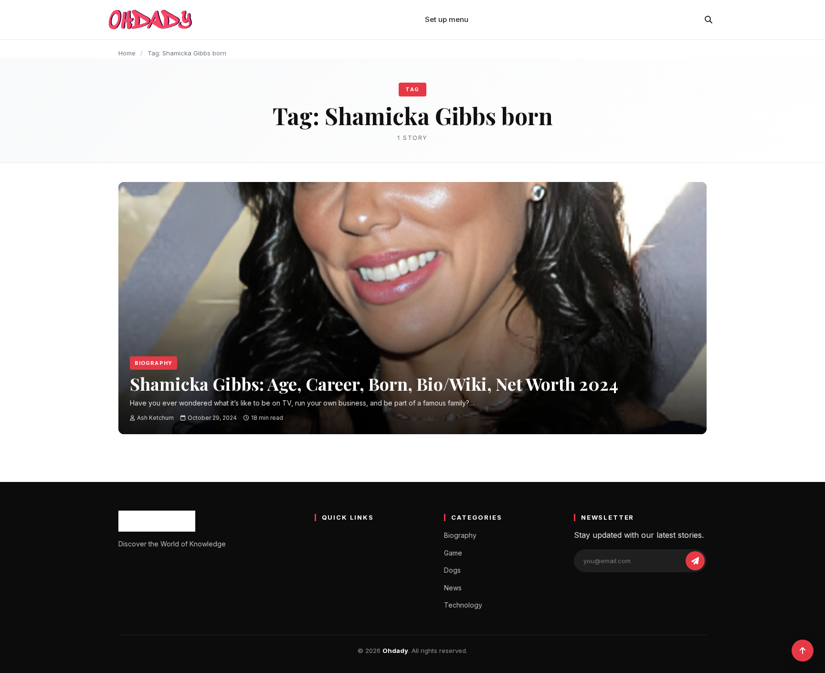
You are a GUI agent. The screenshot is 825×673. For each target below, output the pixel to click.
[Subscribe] (695, 560)
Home (127, 53)
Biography (153, 363)
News (453, 588)
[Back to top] (803, 651)
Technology (463, 605)
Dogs (452, 570)
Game (453, 553)
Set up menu (446, 19)
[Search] (708, 19)
